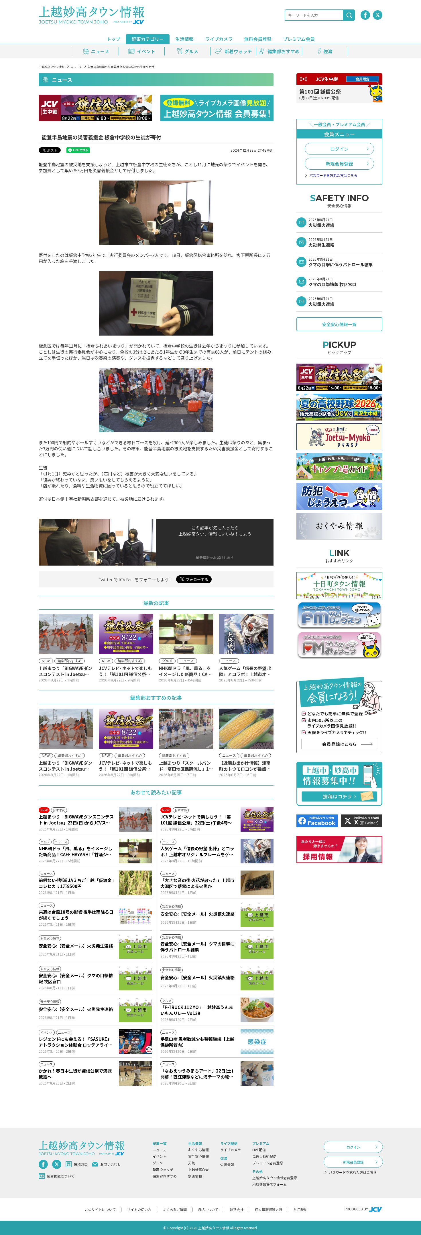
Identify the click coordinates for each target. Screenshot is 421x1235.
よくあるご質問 (175, 1209)
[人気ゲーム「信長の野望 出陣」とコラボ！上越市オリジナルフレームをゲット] (257, 851)
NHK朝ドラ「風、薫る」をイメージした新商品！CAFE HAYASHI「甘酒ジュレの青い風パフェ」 (75, 851)
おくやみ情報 (198, 1149)
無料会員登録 (258, 38)
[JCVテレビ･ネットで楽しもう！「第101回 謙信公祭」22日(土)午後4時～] (257, 819)
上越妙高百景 (198, 1169)
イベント (159, 1156)
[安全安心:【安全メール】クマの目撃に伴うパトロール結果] (257, 946)
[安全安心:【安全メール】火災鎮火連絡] (257, 914)
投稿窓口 (81, 1164)
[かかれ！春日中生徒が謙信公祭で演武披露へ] (135, 1073)
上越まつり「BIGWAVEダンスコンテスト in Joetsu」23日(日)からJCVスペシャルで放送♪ (76, 820)
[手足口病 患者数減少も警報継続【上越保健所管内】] (257, 1041)
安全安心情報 (198, 1156)
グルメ (158, 1162)
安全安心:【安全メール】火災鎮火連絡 (197, 914)
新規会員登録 (339, 163)
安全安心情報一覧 (339, 324)
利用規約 (301, 1209)
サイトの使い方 (139, 1209)
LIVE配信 (259, 1149)
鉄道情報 (195, 1175)
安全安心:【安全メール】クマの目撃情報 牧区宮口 (76, 978)
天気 (191, 1162)
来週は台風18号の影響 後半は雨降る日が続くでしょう (76, 915)
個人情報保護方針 (268, 1209)
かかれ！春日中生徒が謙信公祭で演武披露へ (75, 1074)
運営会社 (236, 1209)
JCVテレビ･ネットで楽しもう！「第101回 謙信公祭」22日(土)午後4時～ (196, 820)
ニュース (76, 67)
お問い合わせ (110, 1164)
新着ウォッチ (163, 1169)
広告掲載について (60, 1175)
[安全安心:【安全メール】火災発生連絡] (135, 946)
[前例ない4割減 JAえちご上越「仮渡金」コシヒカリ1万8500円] (135, 883)
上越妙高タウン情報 (51, 67)
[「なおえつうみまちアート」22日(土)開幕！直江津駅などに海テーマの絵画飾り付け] (257, 1073)
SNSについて (208, 1209)
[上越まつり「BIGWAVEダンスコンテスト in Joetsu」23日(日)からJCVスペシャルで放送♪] (135, 819)
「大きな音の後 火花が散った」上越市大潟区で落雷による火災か (197, 883)
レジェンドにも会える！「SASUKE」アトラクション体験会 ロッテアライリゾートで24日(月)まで (76, 1042)
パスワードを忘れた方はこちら (333, 175)
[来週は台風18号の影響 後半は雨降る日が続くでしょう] (135, 914)
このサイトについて (100, 1209)
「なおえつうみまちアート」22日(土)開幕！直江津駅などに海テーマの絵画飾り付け (196, 1074)
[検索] (349, 15)
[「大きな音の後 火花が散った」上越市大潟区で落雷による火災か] (257, 883)
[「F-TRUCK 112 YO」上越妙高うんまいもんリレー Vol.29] (257, 1010)
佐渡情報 (227, 1164)
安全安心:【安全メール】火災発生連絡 (76, 946)
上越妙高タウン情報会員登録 (274, 1177)
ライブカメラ (219, 38)
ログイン (339, 148)
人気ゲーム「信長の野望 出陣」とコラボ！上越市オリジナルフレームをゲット (197, 851)
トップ (113, 38)
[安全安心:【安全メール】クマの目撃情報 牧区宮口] (135, 978)
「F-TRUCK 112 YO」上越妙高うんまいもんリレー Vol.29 (196, 1010)
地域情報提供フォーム (269, 1184)
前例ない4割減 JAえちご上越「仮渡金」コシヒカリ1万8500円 (76, 883)
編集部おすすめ (165, 1175)
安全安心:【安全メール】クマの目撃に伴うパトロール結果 (197, 947)
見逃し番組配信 (264, 1156)
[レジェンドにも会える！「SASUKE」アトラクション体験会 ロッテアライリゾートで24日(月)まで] (135, 1041)
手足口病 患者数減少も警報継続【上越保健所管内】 (197, 1042)
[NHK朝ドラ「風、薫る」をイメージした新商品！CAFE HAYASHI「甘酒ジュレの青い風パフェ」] (135, 851)
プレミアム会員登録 (267, 1162)
